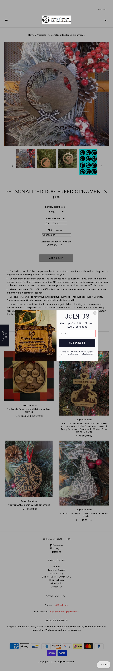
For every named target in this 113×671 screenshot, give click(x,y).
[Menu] (6, 20)
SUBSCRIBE (77, 342)
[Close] (95, 313)
